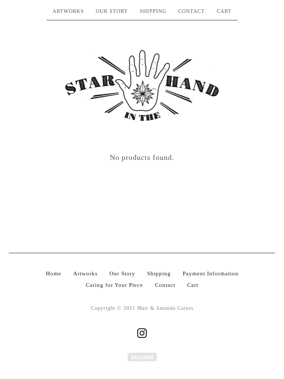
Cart (224, 11)
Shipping (153, 11)
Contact (191, 11)
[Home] (142, 85)
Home (53, 273)
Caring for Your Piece (114, 285)
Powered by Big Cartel (142, 357)
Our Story (112, 11)
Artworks (68, 11)
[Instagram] (142, 333)
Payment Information (211, 273)
